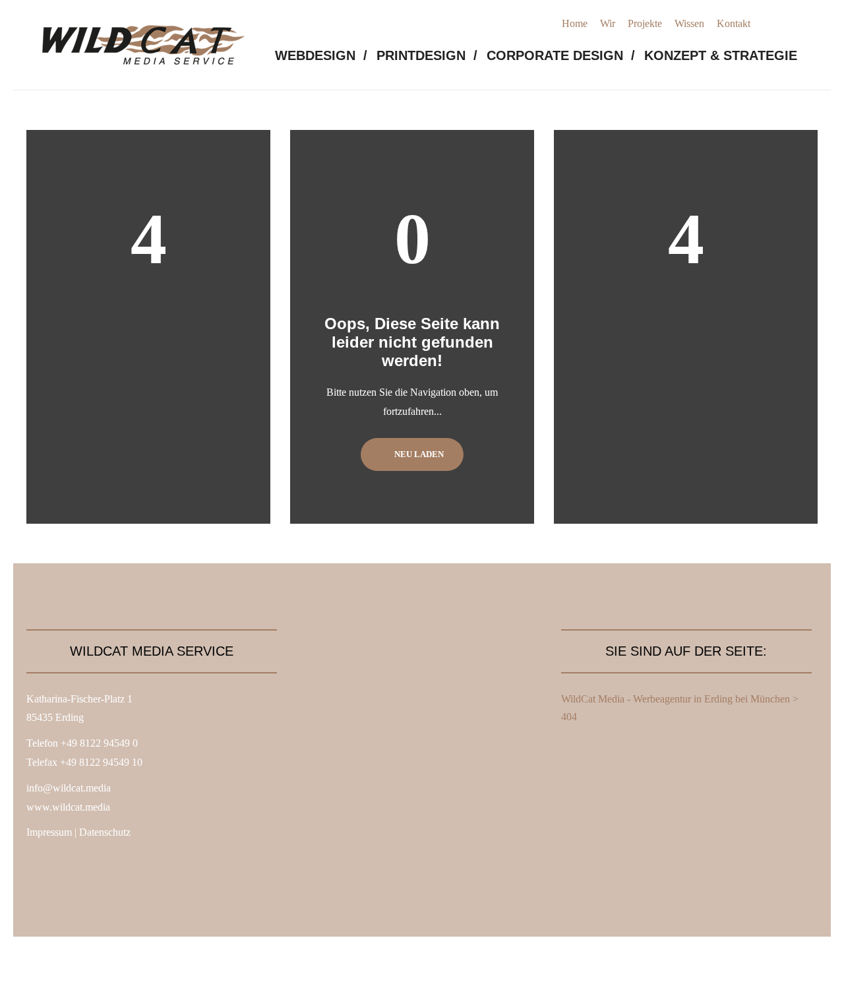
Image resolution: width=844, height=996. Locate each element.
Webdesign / (321, 55)
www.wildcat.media (68, 807)
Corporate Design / (561, 55)
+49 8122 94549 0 (99, 743)
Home (575, 23)
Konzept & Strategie (720, 55)
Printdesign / (427, 55)
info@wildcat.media (68, 788)
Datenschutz (105, 832)
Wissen (689, 23)
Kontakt (733, 23)
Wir (607, 23)
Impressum (49, 832)
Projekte (645, 23)
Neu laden (418, 454)
